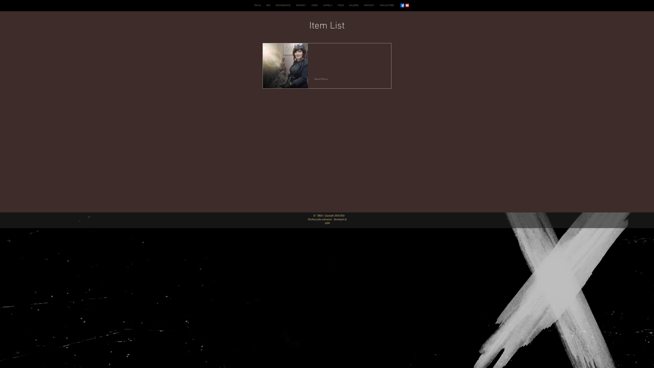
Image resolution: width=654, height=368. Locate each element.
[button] (323, 79)
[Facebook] (402, 5)
